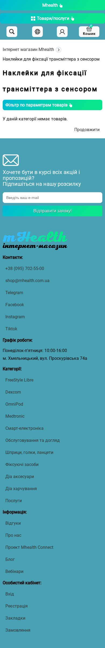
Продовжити (87, 129)
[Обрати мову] (37, 31)
